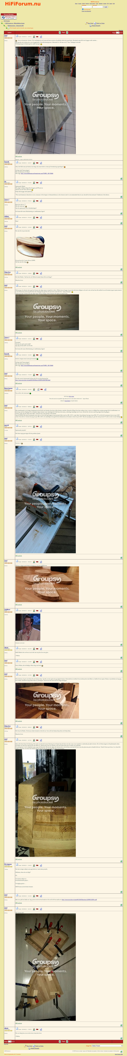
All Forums (7, 21)
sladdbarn (7, 609)
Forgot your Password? (86, 11)
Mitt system (71, 396)
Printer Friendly (96, 25)
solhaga (6, 216)
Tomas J (6, 199)
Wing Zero (7, 272)
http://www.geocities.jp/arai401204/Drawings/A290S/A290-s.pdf (79, 899)
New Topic (91, 23)
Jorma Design (67, 400)
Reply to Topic (101, 23)
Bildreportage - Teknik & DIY (16, 25)
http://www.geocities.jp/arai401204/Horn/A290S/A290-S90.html (32, 380)
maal (5, 35)
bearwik (6, 161)
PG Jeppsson (8, 864)
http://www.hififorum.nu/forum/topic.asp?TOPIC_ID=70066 (37, 173)
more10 (6, 425)
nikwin (6, 647)
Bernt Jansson (8, 388)
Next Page (121, 30)
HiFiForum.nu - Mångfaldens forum (14, 23)
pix (5, 181)
